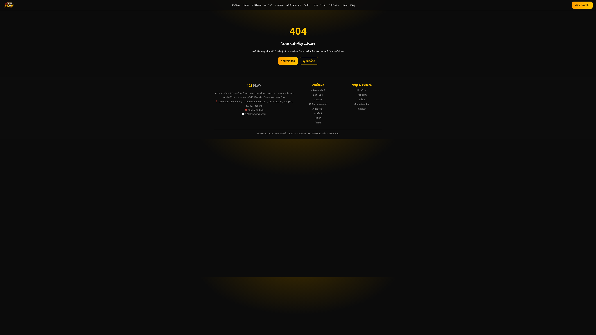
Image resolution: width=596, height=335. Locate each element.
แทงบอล (279, 5)
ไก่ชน (323, 5)
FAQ (352, 5)
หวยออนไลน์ (318, 108)
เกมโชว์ (268, 5)
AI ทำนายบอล (293, 5)
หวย (315, 5)
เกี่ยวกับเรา (362, 90)
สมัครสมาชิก (582, 5)
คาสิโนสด (256, 5)
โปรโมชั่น (334, 5)
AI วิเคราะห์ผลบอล (318, 104)
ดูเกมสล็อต (309, 61)
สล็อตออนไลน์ (318, 90)
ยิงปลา (307, 5)
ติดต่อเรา (361, 108)
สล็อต (246, 5)
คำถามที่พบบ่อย (361, 104)
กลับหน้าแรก (288, 61)
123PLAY (235, 5)
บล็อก (345, 5)
